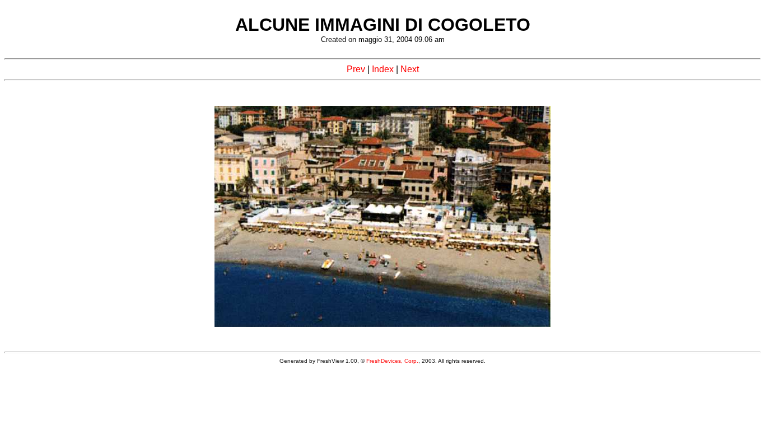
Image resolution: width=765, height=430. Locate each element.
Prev (356, 69)
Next (409, 69)
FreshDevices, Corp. (392, 361)
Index (383, 69)
